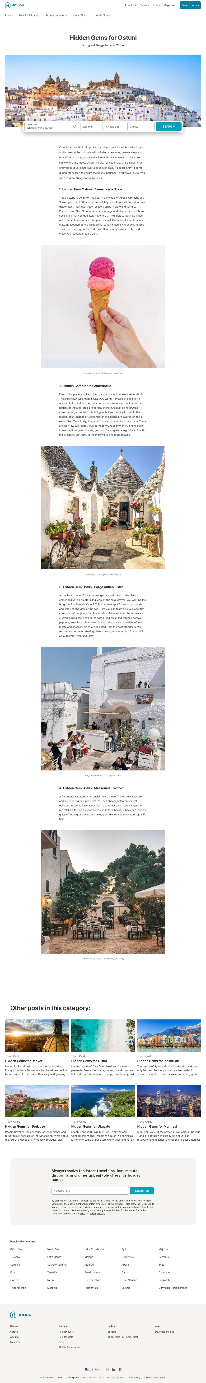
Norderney (128, 1256)
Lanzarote (165, 1280)
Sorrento (164, 1256)
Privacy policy (114, 1377)
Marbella (52, 1287)
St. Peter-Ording (56, 1264)
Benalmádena (92, 1272)
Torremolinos (18, 1287)
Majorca (163, 1249)
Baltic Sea (16, 1249)
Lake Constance (94, 1249)
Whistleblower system (154, 1377)
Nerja (50, 1280)
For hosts (111, 1331)
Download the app (164, 1331)
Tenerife (52, 1272)
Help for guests (67, 1331)
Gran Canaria (129, 1280)
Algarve (89, 1264)
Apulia (125, 1264)
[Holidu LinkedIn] (114, 1369)
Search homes (190, 5)
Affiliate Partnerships (69, 1347)
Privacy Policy (97, 1213)
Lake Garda (54, 1256)
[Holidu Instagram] (107, 1369)
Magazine (169, 5)
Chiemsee (164, 1272)
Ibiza (161, 1264)
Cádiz (125, 1272)
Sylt (124, 1249)
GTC (82, 1213)
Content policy (132, 1377)
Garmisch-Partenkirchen (173, 1287)
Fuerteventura (92, 1280)
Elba (12, 1272)
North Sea (53, 1249)
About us (130, 5)
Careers (144, 5)
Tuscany (15, 1256)
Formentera (91, 1287)
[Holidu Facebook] (120, 1369)
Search (169, 126)
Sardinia (15, 1264)
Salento (126, 1287)
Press (156, 5)
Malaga (88, 1256)
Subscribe (142, 1190)
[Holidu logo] (21, 5)
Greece (14, 1280)
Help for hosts (66, 1336)
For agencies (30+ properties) (122, 1336)
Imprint (92, 1377)
